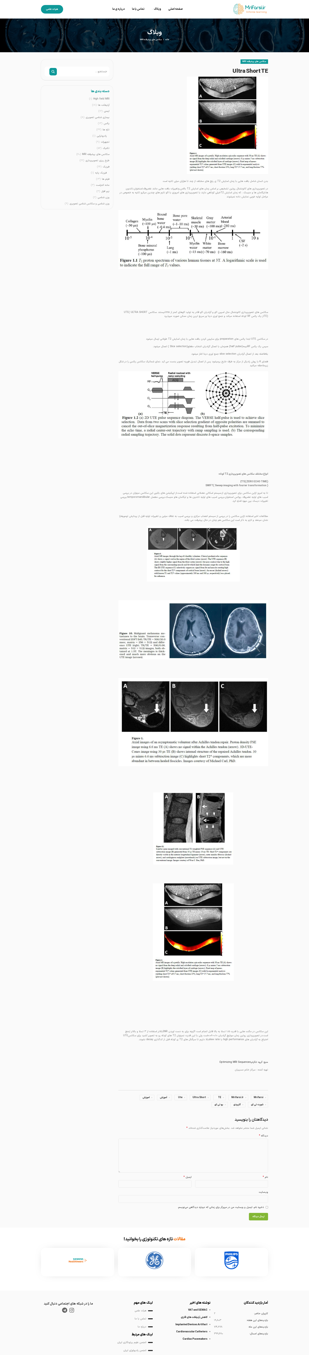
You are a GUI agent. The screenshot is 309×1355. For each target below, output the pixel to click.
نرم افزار (105, 191)
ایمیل (187, 1177)
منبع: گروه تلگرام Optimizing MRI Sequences (243, 1062)
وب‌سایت (263, 1192)
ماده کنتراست (102, 185)
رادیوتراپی (102, 136)
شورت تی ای (257, 1104)
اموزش (146, 1097)
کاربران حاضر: (261, 1313)
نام (265, 1177)
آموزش (163, 1097)
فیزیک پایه (101, 173)
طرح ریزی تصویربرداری (97, 160)
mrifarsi (258, 1097)
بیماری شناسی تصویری (97, 117)
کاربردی (237, 1104)
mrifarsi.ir (237, 1097)
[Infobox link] (231, 1262)
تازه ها (106, 130)
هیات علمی (52, 9)
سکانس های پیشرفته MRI (151, 39)
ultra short (199, 1097)
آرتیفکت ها (103, 105)
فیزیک (106, 167)
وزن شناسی (103, 197)
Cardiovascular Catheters (191, 1332)
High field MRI (101, 99)
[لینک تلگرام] (64, 1310)
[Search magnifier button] (53, 71)
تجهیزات (105, 142)
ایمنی (106, 111)
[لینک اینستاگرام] (71, 1310)
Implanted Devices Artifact (191, 1324)
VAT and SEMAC (197, 1310)
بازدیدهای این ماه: (258, 1327)
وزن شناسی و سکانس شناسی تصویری (89, 204)
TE (219, 1097)
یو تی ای (218, 1104)
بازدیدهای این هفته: (257, 1320)
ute (180, 1097)
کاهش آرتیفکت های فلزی (194, 1317)
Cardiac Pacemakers (195, 1339)
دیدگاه (263, 1136)
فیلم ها (105, 179)
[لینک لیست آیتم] (126, 1310)
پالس (106, 123)
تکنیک (106, 148)
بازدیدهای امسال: (258, 1334)
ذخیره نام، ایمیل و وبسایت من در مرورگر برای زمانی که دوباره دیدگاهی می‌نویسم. (221, 1207)
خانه (167, 39)
